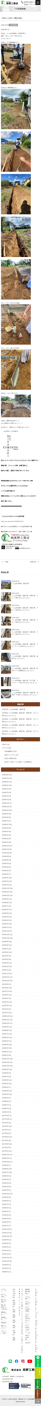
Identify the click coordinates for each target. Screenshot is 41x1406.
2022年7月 (5, 949)
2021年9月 (5, 984)
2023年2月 (5, 924)
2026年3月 (5, 792)
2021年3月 (5, 1005)
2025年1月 (5, 842)
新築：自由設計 (3, 1300)
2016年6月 (5, 1176)
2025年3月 (5, 835)
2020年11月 (5, 1020)
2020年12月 (6, 1016)
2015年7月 (5, 1204)
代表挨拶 (35, 1292)
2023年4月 (5, 917)
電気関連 (14, 1338)
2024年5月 (5, 870)
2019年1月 (5, 1098)
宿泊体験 (21, 1305)
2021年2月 (5, 1009)
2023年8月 (5, 902)
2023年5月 (5, 913)
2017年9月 (5, 1122)
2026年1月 (5, 799)
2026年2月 (5, 796)
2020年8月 (5, 1030)
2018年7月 (5, 1105)
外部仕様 (14, 1321)
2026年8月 (5, 775)
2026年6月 (5, 782)
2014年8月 (5, 1243)
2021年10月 (6, 980)
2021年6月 (5, 995)
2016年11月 (5, 1158)
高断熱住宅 (3, 1313)
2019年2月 (5, 1094)
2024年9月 (5, 856)
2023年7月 (5, 906)
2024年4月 (5, 874)
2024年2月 (5, 881)
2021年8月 (5, 988)
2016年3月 (5, 1186)
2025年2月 (5, 838)
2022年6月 (5, 952)
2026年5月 (5, 785)
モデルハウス (21, 1294)
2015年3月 (5, 1218)
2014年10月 (6, 1236)
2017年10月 (6, 1119)
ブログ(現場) (26, 1302)
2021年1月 (5, 1012)
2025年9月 (5, 814)
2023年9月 (5, 899)
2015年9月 (5, 1197)
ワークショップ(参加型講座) (22, 1322)
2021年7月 (5, 991)
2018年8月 (5, 1101)
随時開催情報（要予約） (27, 1291)
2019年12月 (6, 1059)
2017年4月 (5, 1140)
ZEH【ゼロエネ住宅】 (14, 1293)
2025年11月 (5, 806)
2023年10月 (6, 895)
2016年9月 (5, 1165)
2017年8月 (5, 1126)
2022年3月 (5, 963)
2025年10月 (6, 810)
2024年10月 (6, 853)
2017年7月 (5, 1130)
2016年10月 (6, 1162)
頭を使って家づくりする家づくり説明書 (16, 762)
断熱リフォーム (3, 1326)
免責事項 (35, 1348)
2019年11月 (5, 1062)
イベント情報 (27, 1297)
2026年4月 (5, 789)
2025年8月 (5, 817)
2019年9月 (5, 1069)
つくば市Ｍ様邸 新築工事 (20, 583)
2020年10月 (6, 1023)
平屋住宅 (3, 1322)
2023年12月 (6, 888)
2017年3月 (5, 1144)
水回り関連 (14, 1332)
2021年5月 (5, 998)
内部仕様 (14, 1326)
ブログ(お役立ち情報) (27, 1309)
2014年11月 (5, 1233)
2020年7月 (5, 1034)
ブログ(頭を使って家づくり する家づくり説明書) (27, 1332)
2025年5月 (5, 828)
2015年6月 (5, 1208)
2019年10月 (6, 1066)
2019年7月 (5, 1076)
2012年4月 (5, 1268)
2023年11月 (5, 892)
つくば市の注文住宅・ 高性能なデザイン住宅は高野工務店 (22, 1399)
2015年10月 (6, 1193)
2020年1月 (5, 1055)
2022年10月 (6, 938)
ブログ (4, 748)
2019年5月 (5, 1083)
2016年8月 (5, 1169)
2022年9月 (5, 941)
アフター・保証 (3, 1332)
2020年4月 (5, 1044)
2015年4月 (5, 1215)
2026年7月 (5, 778)
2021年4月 (5, 1002)
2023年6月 (5, 909)
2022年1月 (5, 970)
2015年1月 (5, 1225)
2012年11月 (5, 1261)
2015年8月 (5, 1201)
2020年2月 (5, 1051)
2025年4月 (5, 831)
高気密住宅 (3, 1318)
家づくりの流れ (3, 1295)
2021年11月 (5, 977)
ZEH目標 (36, 1323)
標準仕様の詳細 (14, 1303)
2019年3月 (5, 1091)
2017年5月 (5, 1137)
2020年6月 (5, 1037)
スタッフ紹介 (35, 1312)
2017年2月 (5, 1147)
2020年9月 (5, 1027)
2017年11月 (5, 1115)
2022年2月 (5, 966)
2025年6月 (5, 824)
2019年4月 (5, 1087)
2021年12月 (6, 973)
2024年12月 (6, 846)
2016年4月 (5, 1183)
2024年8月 (5, 860)
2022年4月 (5, 959)
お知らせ (5, 744)
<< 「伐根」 (6, 562)
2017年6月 (5, 1133)
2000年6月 (5, 1272)
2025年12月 (6, 803)
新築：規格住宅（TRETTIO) (3, 1307)
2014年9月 (5, 1240)
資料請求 (21, 1349)
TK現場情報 (8, 751)
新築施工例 (19, 1293)
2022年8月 (5, 945)
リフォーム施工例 (19, 1307)
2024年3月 (5, 877)
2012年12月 (6, 1257)
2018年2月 (5, 1108)
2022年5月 (5, 956)
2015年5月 (5, 1211)
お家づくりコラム (10, 755)
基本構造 (14, 1310)
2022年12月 (6, 931)
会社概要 (35, 1301)
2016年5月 (5, 1179)
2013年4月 (5, 1247)
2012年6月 (5, 1265)
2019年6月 (5, 1080)
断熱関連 (14, 1316)
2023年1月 (5, 927)
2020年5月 (5, 1041)
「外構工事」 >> (34, 562)
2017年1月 (5, 1151)
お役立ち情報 (8, 758)
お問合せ (21, 1340)
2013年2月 (5, 1250)
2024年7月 (5, 863)
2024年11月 (5, 849)
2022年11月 (5, 934)
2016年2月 (5, 1190)
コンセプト (3, 1290)
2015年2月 (5, 1222)
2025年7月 (5, 821)
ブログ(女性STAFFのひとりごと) (27, 1318)
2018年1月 (5, 1112)
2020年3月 (5, 1048)
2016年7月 (5, 1172)
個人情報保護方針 (35, 1335)
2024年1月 (5, 885)
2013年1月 (5, 1254)
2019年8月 (5, 1073)
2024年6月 (5, 867)
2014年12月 (6, 1229)
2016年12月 (6, 1154)
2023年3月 (5, 920)
